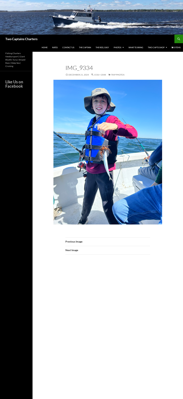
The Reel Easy (102, 47)
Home (45, 47)
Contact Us (68, 47)
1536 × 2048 (100, 74)
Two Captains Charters (21, 39)
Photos (117, 47)
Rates (55, 47)
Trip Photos (117, 74)
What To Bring (135, 47)
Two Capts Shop (156, 47)
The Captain (85, 47)
